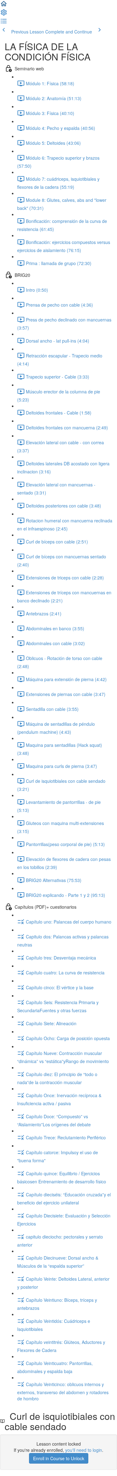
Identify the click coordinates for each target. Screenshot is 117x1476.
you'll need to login (83, 1450)
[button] (3, 5)
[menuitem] (3, 14)
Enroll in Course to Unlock (58, 1458)
